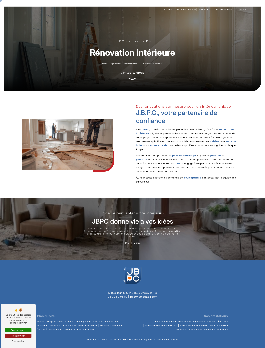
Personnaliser (18, 341)
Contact (242, 9)
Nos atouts (205, 9)
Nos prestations (185, 9)
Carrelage (222, 329)
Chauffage (209, 329)
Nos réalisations (224, 9)
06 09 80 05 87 (117, 296)
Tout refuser (18, 335)
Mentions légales (143, 339)
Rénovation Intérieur (165, 321)
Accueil (168, 9)
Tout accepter (18, 330)
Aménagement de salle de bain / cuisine (97, 321)
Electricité (132, 243)
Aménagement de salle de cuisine (197, 325)
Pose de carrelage (87, 325)
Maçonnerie (55, 329)
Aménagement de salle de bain (161, 325)
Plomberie (42, 325)
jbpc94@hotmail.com (143, 296)
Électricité (42, 329)
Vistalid (94, 339)
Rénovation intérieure (111, 325)
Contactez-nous (132, 73)
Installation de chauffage (63, 325)
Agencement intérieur (204, 321)
